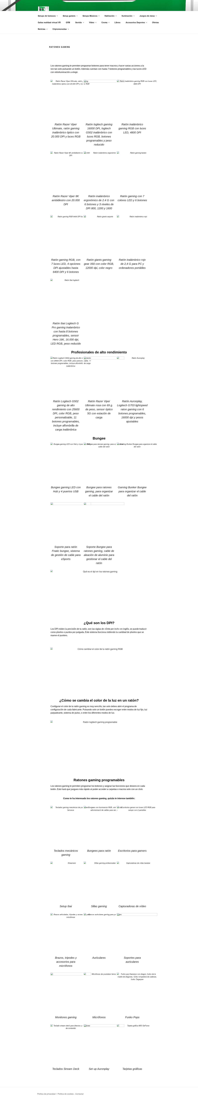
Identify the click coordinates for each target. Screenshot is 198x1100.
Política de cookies (66, 1093)
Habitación (109, 15)
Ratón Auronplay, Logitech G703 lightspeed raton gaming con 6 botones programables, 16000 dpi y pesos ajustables (132, 411)
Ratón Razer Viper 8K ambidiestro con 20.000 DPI (66, 200)
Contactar (79, 1093)
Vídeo (91, 22)
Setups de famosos (47, 15)
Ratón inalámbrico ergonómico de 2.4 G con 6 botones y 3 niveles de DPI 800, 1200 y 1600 (99, 202)
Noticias (41, 29)
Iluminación (127, 15)
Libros (117, 22)
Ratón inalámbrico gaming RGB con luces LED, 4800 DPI (132, 128)
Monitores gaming (66, 1017)
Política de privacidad (46, 1093)
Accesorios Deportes (135, 22)
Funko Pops (132, 1017)
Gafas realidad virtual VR (49, 22)
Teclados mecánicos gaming (66, 852)
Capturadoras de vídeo (132, 906)
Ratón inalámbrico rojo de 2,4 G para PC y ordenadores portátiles (132, 263)
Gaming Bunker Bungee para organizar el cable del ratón (132, 491)
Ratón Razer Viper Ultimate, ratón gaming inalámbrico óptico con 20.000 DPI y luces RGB (65, 130)
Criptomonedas (60, 29)
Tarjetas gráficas (132, 1068)
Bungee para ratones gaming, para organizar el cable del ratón (99, 491)
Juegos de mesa (147, 15)
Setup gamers (69, 15)
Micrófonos (99, 1017)
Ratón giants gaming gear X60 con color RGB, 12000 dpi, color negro (99, 263)
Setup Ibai (66, 906)
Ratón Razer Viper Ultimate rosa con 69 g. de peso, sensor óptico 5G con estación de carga (99, 409)
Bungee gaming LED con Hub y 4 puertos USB (66, 489)
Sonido (78, 22)
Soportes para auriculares (132, 959)
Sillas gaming (99, 906)
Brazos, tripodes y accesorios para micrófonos (66, 961)
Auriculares (99, 957)
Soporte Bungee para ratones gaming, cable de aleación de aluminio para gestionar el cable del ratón (99, 555)
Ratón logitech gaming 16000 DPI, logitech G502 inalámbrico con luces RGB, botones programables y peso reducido (99, 134)
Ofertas (155, 22)
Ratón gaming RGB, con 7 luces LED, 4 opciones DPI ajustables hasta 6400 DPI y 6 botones (65, 265)
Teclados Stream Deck (65, 1068)
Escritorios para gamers (132, 850)
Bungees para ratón (99, 850)
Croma (104, 22)
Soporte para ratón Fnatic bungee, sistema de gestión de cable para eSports (66, 553)
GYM (68, 22)
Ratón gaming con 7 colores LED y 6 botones (132, 198)
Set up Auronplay (99, 1068)
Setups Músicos (90, 15)
